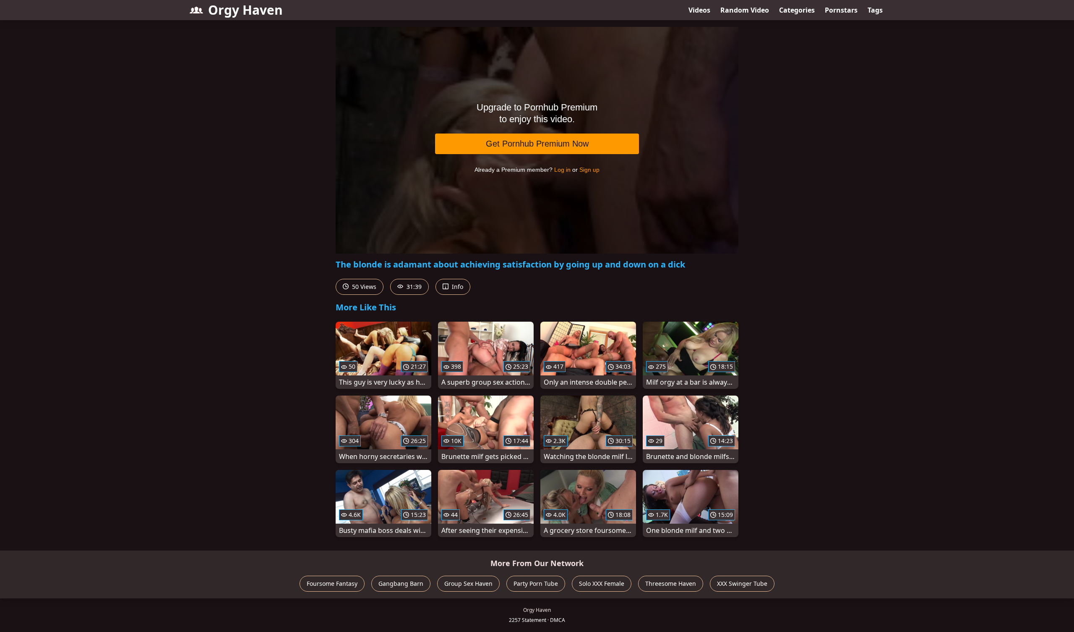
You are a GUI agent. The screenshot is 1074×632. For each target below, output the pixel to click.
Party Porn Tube (536, 583)
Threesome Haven (670, 583)
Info (456, 287)
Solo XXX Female (601, 583)
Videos (699, 10)
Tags (875, 10)
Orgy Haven (245, 9)
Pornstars (841, 10)
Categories (797, 10)
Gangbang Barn (400, 583)
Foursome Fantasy (332, 583)
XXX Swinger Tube (742, 583)
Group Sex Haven (468, 583)
